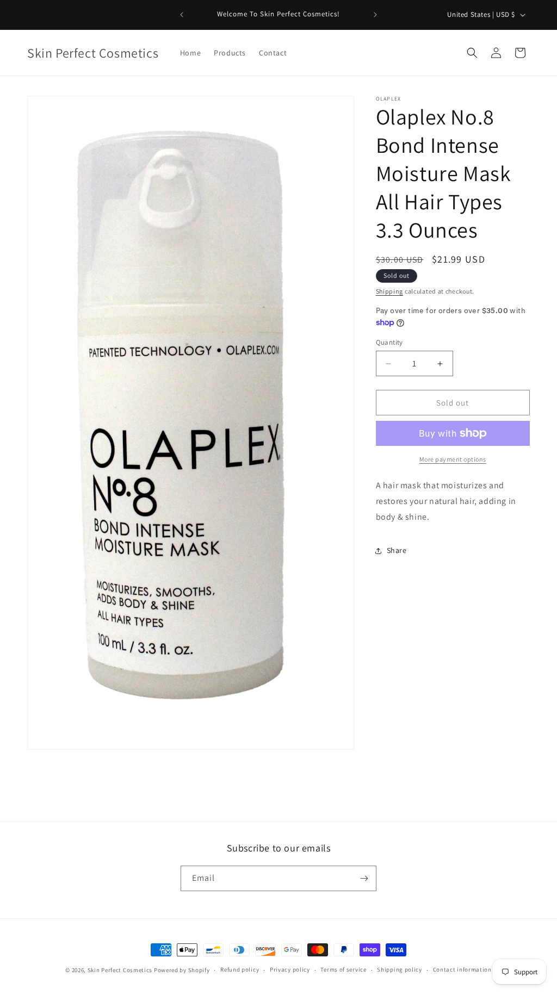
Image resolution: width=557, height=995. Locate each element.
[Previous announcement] (182, 14)
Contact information (462, 969)
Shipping (390, 291)
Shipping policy (399, 969)
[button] (472, 53)
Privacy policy (290, 969)
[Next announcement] (375, 14)
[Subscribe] (364, 878)
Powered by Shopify (182, 970)
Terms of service (343, 969)
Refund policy (239, 969)
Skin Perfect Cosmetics (120, 970)
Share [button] (397, 550)
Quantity (389, 342)
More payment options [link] (452, 459)
